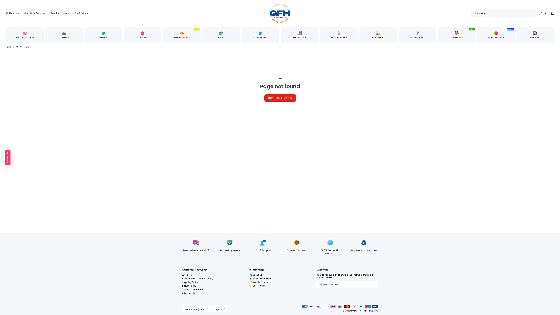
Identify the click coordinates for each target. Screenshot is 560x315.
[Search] (473, 13)
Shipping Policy (190, 282)
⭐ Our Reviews (257, 285)
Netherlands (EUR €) (194, 309)
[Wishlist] (547, 13)
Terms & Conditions (192, 289)
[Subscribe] (374, 284)
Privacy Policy (189, 293)
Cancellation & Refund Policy (197, 278)
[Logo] (280, 13)
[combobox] (503, 13)
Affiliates (187, 274)
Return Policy (189, 285)
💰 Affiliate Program (260, 278)
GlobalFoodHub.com (368, 311)
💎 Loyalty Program (259, 282)
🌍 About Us (255, 274)
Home (8, 47)
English (218, 309)
